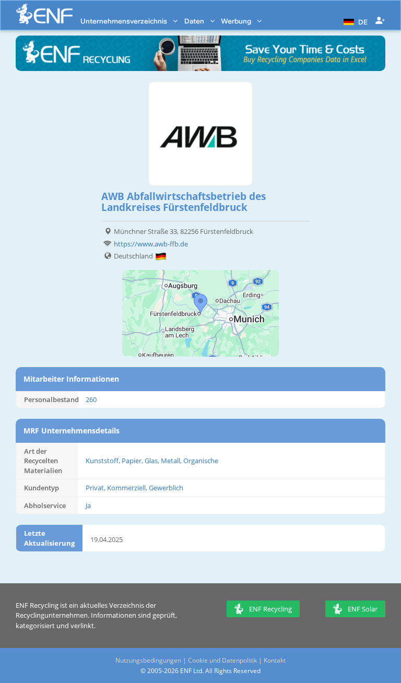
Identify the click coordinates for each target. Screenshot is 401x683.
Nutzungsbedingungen (148, 660)
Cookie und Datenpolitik (222, 660)
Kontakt (275, 660)
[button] (354, 21)
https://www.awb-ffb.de (151, 244)
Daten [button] (195, 21)
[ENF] (44, 14)
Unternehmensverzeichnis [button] (124, 21)
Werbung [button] (237, 21)
